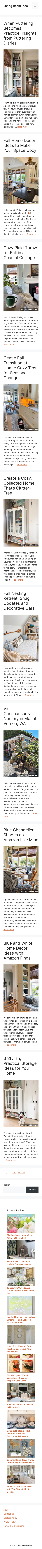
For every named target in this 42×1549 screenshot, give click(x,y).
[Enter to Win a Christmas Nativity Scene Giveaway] (21, 1249)
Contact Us (9, 1514)
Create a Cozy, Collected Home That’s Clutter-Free (19, 485)
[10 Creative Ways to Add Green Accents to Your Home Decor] (21, 1276)
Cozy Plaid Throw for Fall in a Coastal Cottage (20, 252)
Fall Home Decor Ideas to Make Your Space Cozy (20, 145)
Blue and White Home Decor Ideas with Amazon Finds (18, 950)
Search (7, 1185)
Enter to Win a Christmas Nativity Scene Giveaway (19, 1262)
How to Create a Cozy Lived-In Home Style (20, 1405)
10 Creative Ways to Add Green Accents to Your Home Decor (20, 1291)
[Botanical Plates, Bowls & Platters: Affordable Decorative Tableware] (21, 1419)
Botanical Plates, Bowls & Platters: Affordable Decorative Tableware (18, 1433)
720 (14, 1172)
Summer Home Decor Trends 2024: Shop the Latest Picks (20, 1461)
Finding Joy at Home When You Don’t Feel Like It (19, 1236)
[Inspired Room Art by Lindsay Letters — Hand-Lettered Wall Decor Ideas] (21, 1305)
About (6, 1510)
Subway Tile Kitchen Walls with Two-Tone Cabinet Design (19, 1489)
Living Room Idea (16, 6)
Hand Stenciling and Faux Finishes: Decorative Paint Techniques (19, 1349)
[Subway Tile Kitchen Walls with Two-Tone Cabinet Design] (21, 1474)
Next (21, 1172)
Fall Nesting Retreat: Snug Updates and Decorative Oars (19, 601)
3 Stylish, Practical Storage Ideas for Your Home (20, 1066)
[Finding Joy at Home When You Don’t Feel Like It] (21, 1223)
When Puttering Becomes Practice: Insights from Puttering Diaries (20, 33)
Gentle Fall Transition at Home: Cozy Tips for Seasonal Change (20, 367)
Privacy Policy (10, 1522)
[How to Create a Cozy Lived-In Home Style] (21, 1392)
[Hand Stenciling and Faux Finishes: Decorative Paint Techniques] (21, 1334)
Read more (22, 127)
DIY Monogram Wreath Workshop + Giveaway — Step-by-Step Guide (19, 1378)
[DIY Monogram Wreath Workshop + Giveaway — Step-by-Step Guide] (21, 1363)
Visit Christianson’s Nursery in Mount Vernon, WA (20, 716)
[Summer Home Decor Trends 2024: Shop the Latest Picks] (21, 1448)
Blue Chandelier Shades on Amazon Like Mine (21, 834)
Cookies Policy (10, 1518)
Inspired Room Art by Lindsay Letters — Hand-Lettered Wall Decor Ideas (21, 1320)
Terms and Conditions (14, 1526)
